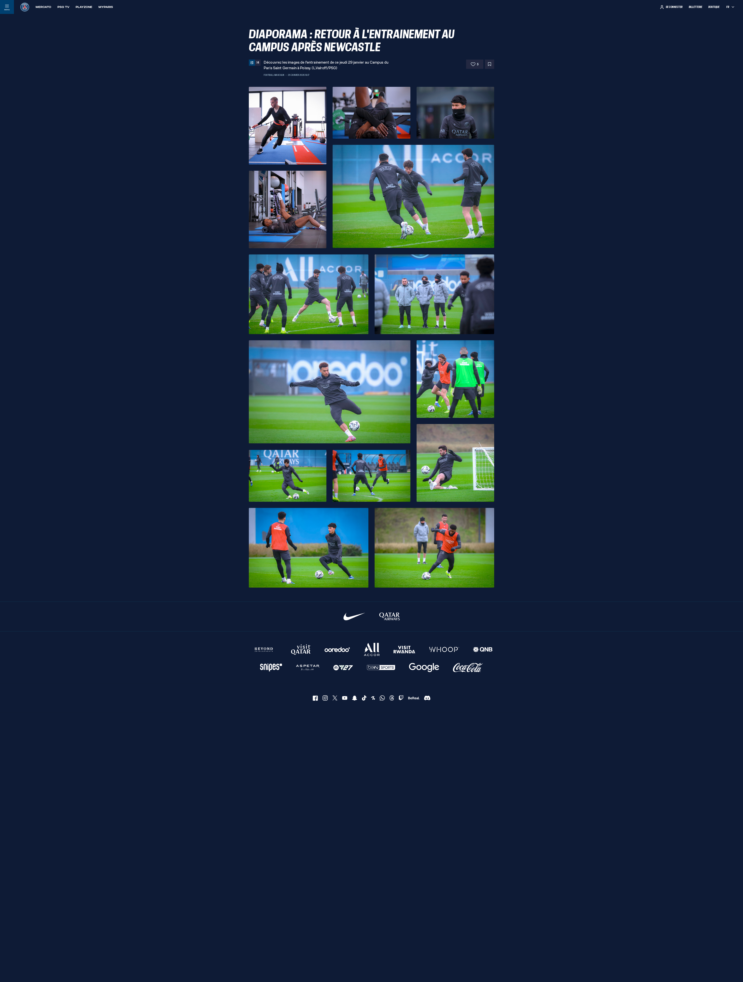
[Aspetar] (307, 667)
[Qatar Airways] (389, 616)
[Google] (424, 667)
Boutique (713, 7)
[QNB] (482, 649)
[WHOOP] (444, 649)
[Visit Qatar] (301, 649)
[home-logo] (24, 7)
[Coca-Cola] (468, 667)
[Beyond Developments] (264, 649)
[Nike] (354, 616)
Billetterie (695, 7)
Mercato (43, 7)
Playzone (84, 7)
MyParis (105, 7)
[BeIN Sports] (381, 667)
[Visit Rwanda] (404, 649)
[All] (372, 649)
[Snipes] (271, 667)
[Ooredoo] (337, 649)
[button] (287, 125)
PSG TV (63, 7)
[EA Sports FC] (343, 667)
